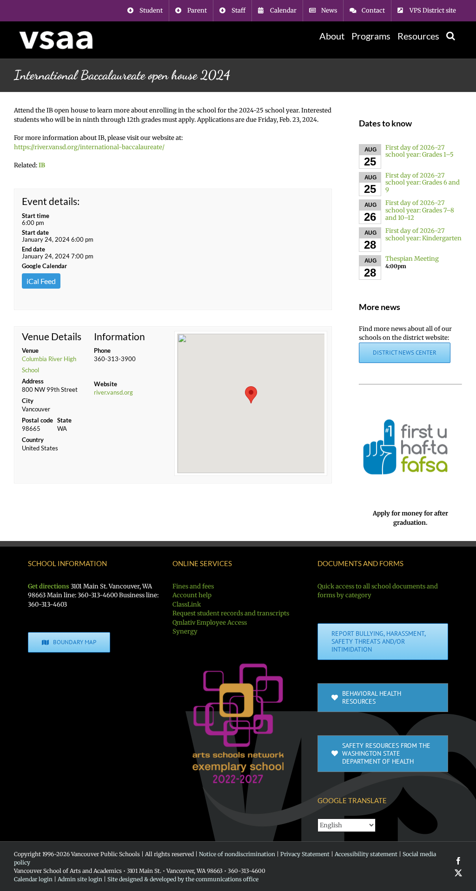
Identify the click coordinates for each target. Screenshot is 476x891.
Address (33, 381)
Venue (30, 350)
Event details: (50, 201)
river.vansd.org (113, 392)
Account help (192, 595)
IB (42, 165)
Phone (102, 350)
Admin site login (80, 879)
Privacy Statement (305, 854)
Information (119, 336)
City (27, 400)
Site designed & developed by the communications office (182, 879)
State (64, 420)
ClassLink (186, 604)
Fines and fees (193, 586)
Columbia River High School (49, 364)
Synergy (185, 631)
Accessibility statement (366, 854)
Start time (35, 215)
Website (105, 384)
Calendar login (33, 879)
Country (33, 439)
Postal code (37, 420)
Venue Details (51, 336)
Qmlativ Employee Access (209, 623)
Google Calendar (44, 266)
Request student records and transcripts (230, 613)
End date (33, 249)
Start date (35, 232)
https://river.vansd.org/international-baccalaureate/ (89, 147)
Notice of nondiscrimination (237, 854)
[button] (450, 36)
